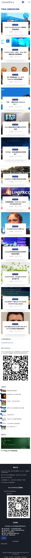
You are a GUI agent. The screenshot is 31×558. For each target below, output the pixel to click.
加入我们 (11, 557)
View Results (15, 541)
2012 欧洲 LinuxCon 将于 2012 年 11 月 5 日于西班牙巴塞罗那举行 (15, 328)
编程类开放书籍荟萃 (12, 390)
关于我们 (6, 557)
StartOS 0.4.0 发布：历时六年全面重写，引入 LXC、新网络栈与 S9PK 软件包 (15, 471)
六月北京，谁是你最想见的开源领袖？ (15, 153)
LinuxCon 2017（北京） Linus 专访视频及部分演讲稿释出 (15, 53)
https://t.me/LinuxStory (10, 491)
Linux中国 (15, 24)
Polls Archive (4, 543)
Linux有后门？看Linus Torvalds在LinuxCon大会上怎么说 (15, 303)
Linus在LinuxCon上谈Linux (15, 229)
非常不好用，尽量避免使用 (9, 535)
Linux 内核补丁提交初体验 (13, 423)
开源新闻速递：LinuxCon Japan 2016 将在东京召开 (15, 203)
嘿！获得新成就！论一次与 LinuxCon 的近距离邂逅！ (15, 78)
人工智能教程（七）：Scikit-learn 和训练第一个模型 (13, 480)
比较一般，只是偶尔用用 (8, 532)
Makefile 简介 (10, 414)
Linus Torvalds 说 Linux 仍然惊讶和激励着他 (15, 28)
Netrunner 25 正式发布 (6, 477)
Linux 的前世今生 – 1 (12, 426)
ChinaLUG (24, 557)
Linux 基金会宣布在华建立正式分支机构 (15, 128)
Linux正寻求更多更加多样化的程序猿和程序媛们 (15, 253)
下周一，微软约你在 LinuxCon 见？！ (15, 103)
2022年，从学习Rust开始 (13, 401)
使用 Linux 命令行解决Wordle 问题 (15, 408)
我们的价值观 (17, 557)
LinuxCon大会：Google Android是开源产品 (15, 278)
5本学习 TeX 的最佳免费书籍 (14, 419)
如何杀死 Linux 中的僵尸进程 (14, 394)
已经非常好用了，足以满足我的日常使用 (12, 528)
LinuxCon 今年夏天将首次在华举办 (15, 179)
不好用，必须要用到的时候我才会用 (11, 533)
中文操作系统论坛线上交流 (7, 342)
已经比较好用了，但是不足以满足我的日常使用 (13, 530)
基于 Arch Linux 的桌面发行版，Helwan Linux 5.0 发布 (13, 475)
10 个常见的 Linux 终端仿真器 (9, 451)
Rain (12, 32)
